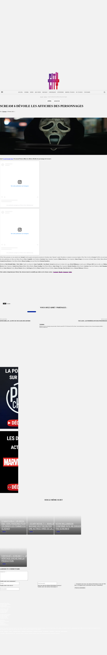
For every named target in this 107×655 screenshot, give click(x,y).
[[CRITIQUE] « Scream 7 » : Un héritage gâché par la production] (13, 551)
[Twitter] (4, 73)
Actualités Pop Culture (4, 603)
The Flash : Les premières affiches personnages (92, 320)
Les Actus (57, 101)
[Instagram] (9, 73)
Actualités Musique (4, 610)
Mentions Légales (17, 631)
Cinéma (45, 96)
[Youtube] (15, 73)
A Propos (6, 631)
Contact (10, 631)
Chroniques (2, 620)
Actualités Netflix (3, 616)
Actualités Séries (3, 605)
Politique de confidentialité (27, 631)
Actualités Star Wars (4, 618)
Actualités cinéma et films (5, 604)
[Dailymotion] (12, 73)
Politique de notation (38, 631)
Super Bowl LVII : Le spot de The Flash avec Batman (15, 320)
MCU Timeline (64, 631)
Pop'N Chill (57, 631)
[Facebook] (1, 73)
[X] (19, 114)
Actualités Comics (3, 611)
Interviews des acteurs (4, 621)
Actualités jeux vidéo (4, 608)
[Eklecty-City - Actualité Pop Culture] (53, 80)
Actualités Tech (3, 612)
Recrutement (46, 631)
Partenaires (52, 631)
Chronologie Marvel (4, 624)
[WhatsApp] (25, 114)
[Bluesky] (7, 73)
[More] (30, 114)
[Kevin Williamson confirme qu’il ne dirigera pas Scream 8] (67, 518)
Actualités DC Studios (4, 615)
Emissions (2, 622)
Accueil (41, 96)
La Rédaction (3, 623)
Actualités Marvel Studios (5, 614)
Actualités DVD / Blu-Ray (5, 606)
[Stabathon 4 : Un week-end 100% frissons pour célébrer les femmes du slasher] (13, 518)
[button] (104, 92)
